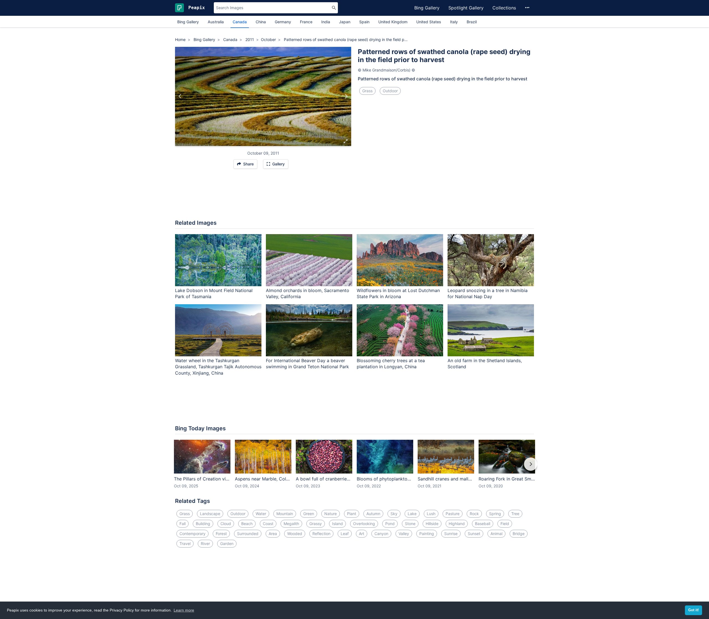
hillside (432, 523)
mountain (284, 513)
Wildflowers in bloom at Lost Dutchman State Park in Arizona (398, 294)
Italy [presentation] (454, 21)
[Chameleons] (180, 96)
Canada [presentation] (240, 21)
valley (404, 533)
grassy (315, 523)
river (205, 543)
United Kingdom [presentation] (392, 21)
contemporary (192, 533)
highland (457, 523)
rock (474, 513)
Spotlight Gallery (466, 8)
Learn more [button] (184, 610)
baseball (482, 523)
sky (394, 513)
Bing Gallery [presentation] (188, 21)
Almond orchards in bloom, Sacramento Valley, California (307, 294)
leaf (345, 533)
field (504, 523)
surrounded (247, 533)
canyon (381, 533)
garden (226, 543)
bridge (519, 533)
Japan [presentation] (344, 21)
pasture (452, 513)
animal (496, 533)
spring (495, 513)
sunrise (451, 533)
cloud (225, 523)
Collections (504, 8)
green (308, 513)
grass (367, 90)
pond (390, 523)
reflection (321, 533)
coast (268, 523)
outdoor (390, 90)
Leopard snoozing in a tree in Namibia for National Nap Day (488, 294)
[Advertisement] (354, 197)
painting (426, 533)
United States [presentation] (428, 21)
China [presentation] (261, 21)
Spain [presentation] (364, 21)
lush (431, 513)
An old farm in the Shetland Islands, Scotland (485, 364)
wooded (294, 533)
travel (185, 543)
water (261, 513)
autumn (373, 513)
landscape (210, 513)
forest (221, 533)
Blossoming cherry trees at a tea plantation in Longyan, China (391, 364)
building (203, 523)
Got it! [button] (693, 610)
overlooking (364, 523)
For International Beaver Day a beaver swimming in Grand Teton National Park (307, 364)
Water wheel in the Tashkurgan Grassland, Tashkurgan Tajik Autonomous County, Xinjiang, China (218, 367)
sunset (474, 533)
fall (182, 523)
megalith (291, 523)
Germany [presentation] (283, 21)
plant (351, 513)
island (337, 523)
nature (330, 513)
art (361, 533)
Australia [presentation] (216, 21)
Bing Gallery (427, 8)
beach (247, 523)
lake (412, 513)
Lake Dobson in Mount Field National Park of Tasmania (214, 294)
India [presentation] (325, 21)
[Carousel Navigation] (354, 468)
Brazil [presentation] (472, 21)
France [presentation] (306, 21)
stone (410, 523)
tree (515, 513)
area (273, 533)
